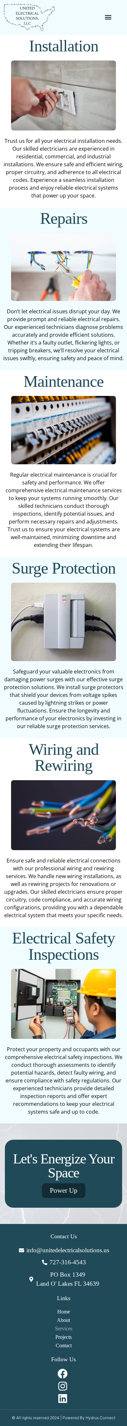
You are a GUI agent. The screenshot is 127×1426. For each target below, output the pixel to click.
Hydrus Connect (100, 1417)
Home (63, 1311)
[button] (108, 16)
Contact (64, 1345)
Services (63, 1328)
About (63, 1320)
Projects (63, 1337)
